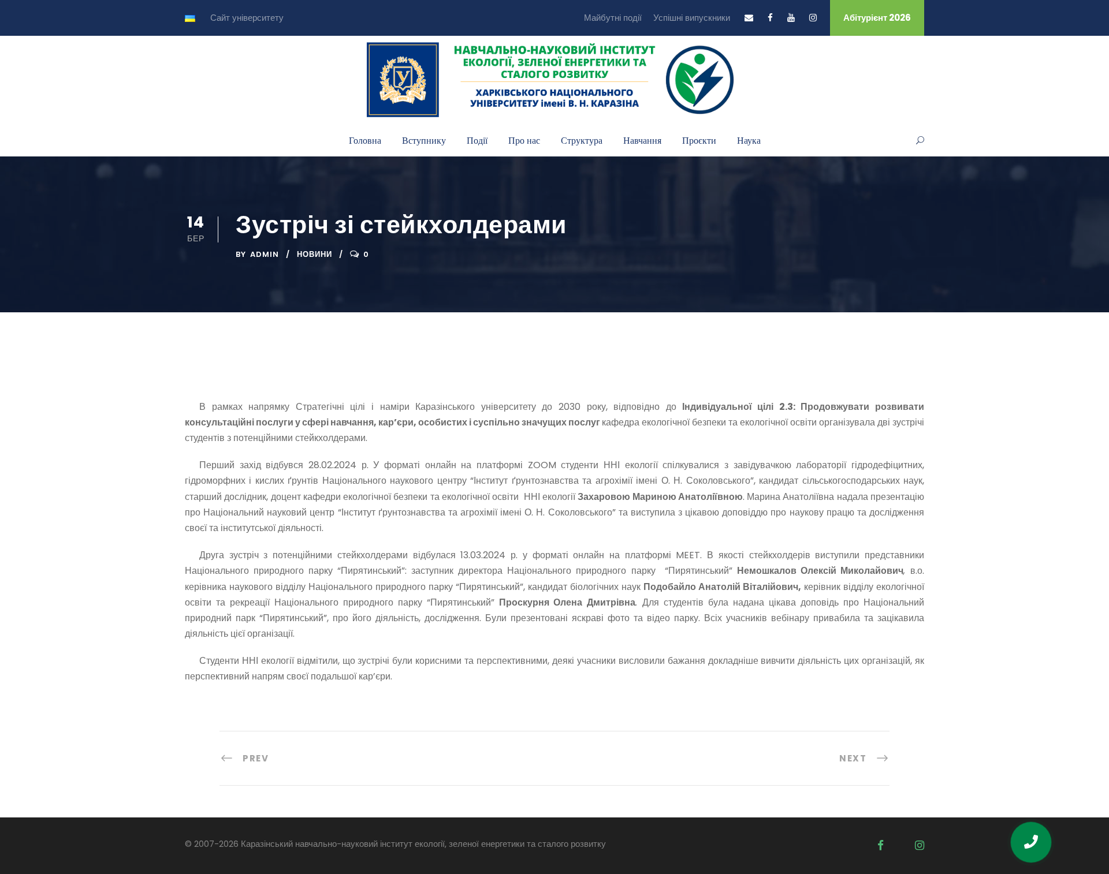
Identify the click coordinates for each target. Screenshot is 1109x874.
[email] (749, 18)
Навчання (642, 140)
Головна (365, 140)
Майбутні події (613, 18)
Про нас (524, 140)
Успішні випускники (691, 18)
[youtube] (791, 18)
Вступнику (424, 140)
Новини (314, 254)
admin (264, 254)
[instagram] (813, 18)
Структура (581, 140)
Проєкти (699, 140)
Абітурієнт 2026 (877, 18)
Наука (749, 140)
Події (477, 140)
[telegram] (899, 845)
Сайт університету (247, 18)
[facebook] (770, 18)
